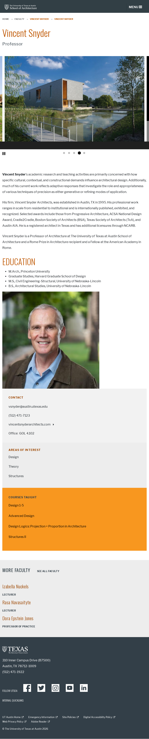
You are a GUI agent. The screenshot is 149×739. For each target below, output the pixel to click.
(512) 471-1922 (13, 672)
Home (5, 19)
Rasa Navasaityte (16, 602)
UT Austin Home (11, 717)
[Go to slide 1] (64, 153)
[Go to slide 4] (79, 153)
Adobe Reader (39, 721)
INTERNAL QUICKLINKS (12, 700)
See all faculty (48, 571)
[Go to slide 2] (69, 153)
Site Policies (69, 717)
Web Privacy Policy (12, 721)
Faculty (19, 19)
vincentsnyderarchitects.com (30, 424)
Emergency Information (41, 717)
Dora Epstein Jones (17, 618)
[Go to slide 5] (84, 153)
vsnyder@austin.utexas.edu (28, 406)
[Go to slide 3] (74, 153)
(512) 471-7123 (19, 415)
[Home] (21, 7)
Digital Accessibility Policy (97, 717)
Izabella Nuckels (15, 586)
